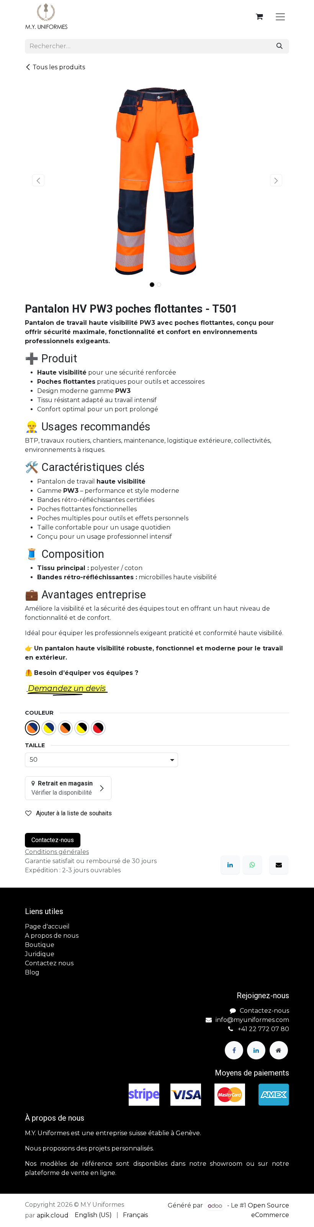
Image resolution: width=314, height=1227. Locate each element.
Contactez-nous (52, 840)
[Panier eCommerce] (259, 16)
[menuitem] (93, 1215)
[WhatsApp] (252, 864)
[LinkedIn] (230, 864)
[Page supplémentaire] (279, 1050)
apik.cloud (53, 1215)
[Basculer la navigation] (280, 16)
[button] (38, 180)
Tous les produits (59, 67)
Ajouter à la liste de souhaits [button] (73, 813)
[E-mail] (279, 864)
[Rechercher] (279, 46)
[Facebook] (234, 1050)
